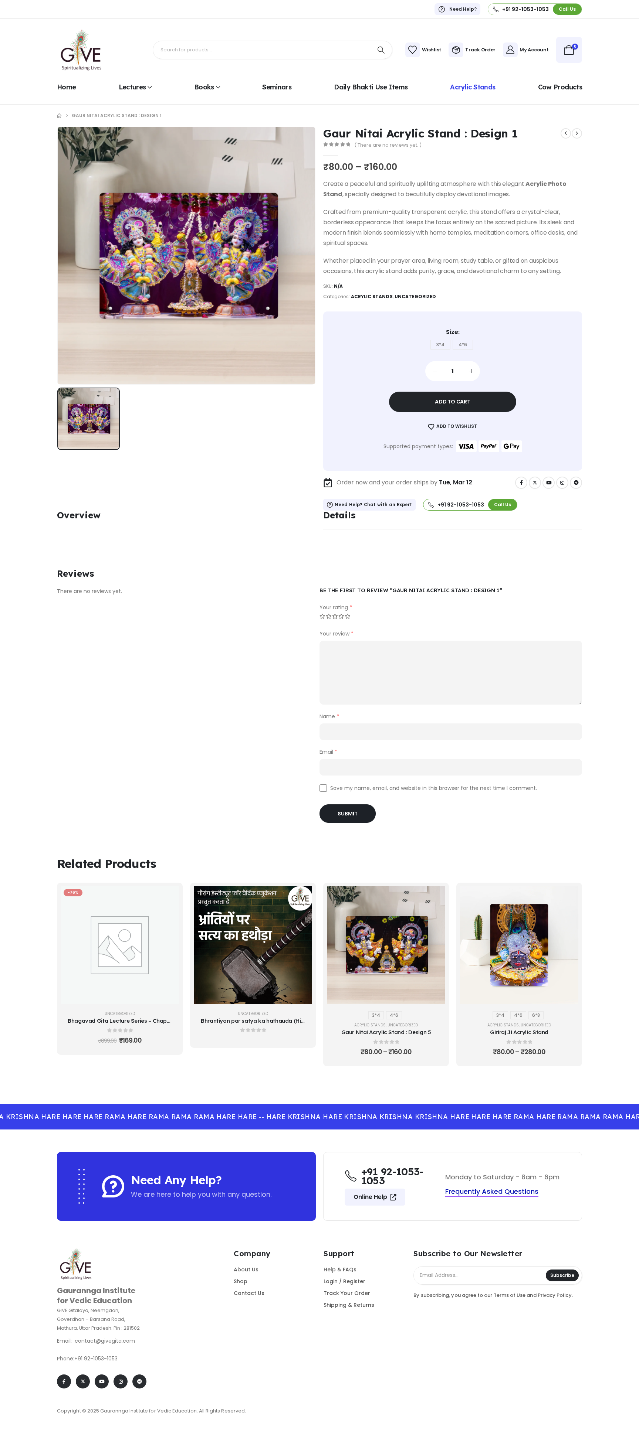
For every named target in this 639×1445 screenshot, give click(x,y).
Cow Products (560, 87)
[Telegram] (576, 483)
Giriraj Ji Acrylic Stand (519, 1032)
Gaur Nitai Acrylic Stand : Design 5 (386, 1032)
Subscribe (562, 1275)
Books (204, 87)
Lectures (132, 87)
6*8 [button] (536, 1015)
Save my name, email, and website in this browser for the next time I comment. (433, 788)
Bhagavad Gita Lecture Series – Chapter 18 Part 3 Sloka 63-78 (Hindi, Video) (167, 1020)
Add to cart (452, 401)
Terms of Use (510, 1295)
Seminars (276, 87)
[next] (577, 133)
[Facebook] (521, 483)
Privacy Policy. (555, 1295)
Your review (337, 633)
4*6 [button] (463, 344)
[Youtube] (548, 483)
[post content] (120, 945)
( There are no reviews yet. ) (388, 145)
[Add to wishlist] (168, 916)
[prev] (566, 133)
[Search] (381, 50)
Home (66, 87)
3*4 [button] (440, 344)
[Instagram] (562, 483)
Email (328, 752)
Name (329, 716)
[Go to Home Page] (59, 115)
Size (452, 332)
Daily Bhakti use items (371, 87)
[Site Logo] (81, 50)
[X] (535, 483)
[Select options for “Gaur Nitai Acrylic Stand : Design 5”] (434, 897)
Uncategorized (415, 296)
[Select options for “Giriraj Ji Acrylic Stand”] (567, 897)
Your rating (336, 607)
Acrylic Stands (472, 87)
